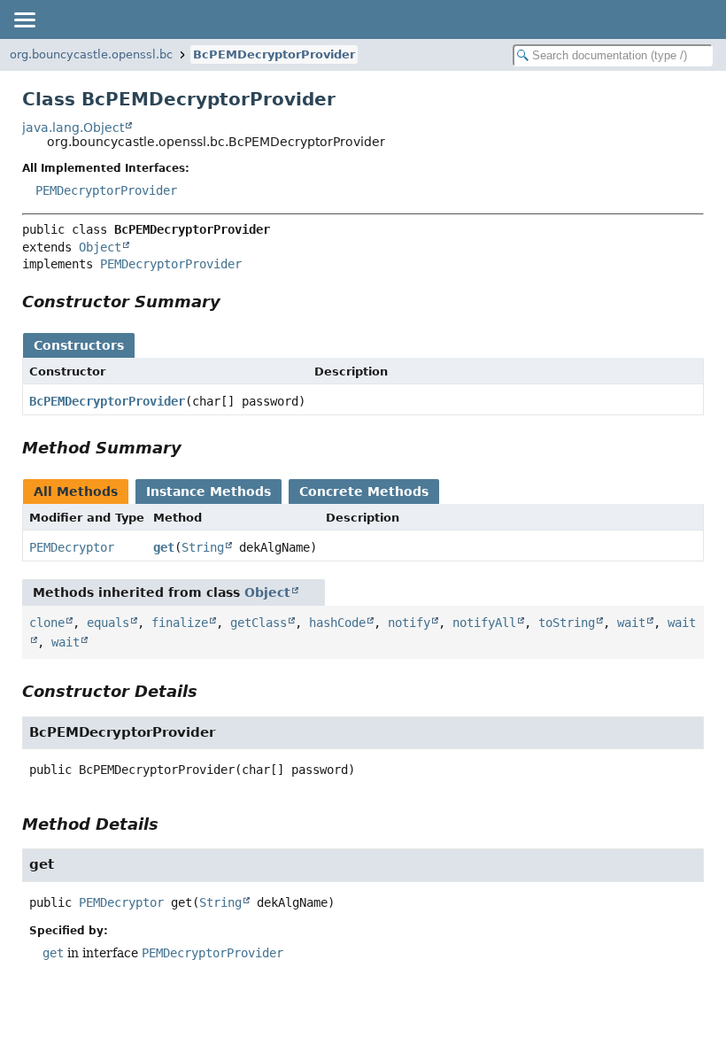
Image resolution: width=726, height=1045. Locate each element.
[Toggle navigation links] (24, 19)
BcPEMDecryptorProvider (274, 54)
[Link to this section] (233, 301)
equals (108, 622)
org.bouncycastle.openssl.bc (91, 54)
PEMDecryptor (71, 547)
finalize (179, 622)
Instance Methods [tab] (208, 491)
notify (409, 622)
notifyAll (484, 622)
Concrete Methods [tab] (364, 491)
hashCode (337, 622)
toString (566, 622)
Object (100, 247)
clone (47, 622)
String (203, 547)
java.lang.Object (73, 127)
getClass (258, 622)
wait (631, 622)
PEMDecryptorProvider (106, 190)
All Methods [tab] (76, 491)
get (163, 547)
